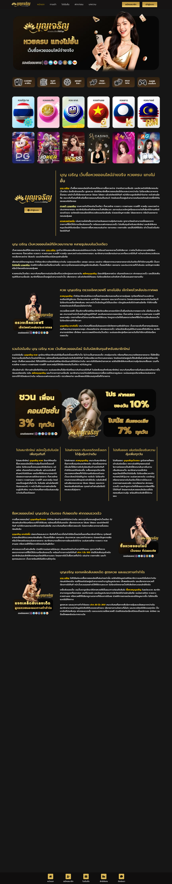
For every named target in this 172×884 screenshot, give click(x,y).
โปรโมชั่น (65, 4)
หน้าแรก (40, 4)
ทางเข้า (53, 4)
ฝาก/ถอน (79, 4)
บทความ (92, 4)
